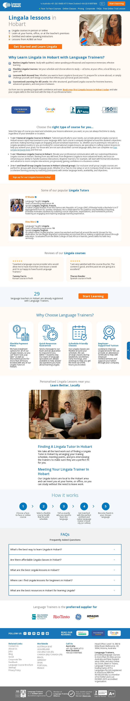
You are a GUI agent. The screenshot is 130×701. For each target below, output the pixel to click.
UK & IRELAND (43, 649)
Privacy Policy (15, 670)
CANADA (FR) (56, 654)
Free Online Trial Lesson (114, 8)
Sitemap (12, 667)
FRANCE (40, 668)
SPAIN (39, 662)
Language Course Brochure (21, 665)
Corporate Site (15, 659)
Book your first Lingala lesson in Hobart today (86, 89)
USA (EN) (41, 652)
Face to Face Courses (51, 8)
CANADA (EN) (43, 654)
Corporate (90, 8)
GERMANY (41, 660)
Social (11, 656)
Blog (11, 654)
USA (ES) (50, 652)
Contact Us (13, 646)
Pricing (81, 8)
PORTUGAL (42, 665)
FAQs (99, 8)
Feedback (13, 662)
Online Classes (69, 8)
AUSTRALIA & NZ (44, 646)
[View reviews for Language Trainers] (104, 693)
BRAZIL (40, 657)
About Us (13, 648)
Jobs (11, 651)
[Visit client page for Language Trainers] (81, 694)
